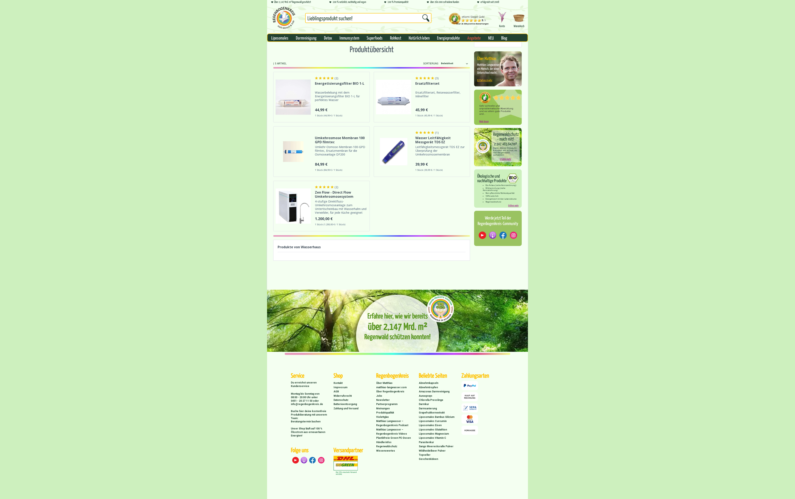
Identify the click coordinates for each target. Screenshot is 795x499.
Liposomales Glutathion (433, 429)
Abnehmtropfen (428, 387)
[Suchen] (425, 18)
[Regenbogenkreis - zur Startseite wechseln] (283, 17)
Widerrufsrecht (343, 395)
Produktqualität (385, 412)
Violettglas (382, 417)
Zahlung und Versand (346, 408)
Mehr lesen (484, 121)
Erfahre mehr (484, 80)
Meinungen (383, 408)
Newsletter (383, 400)
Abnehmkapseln (428, 383)
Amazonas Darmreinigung (434, 391)
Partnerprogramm (387, 404)
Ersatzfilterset (427, 83)
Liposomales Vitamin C (432, 437)
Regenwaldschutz (386, 446)
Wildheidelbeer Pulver (432, 450)
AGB (336, 391)
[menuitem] (368, 18)
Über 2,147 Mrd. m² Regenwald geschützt (292, 2)
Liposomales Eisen (430, 425)
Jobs (379, 395)
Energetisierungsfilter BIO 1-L (339, 83)
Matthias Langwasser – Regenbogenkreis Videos (391, 431)
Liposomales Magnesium (434, 433)
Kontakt (338, 383)
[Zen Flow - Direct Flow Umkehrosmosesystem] (293, 206)
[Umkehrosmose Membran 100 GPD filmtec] (293, 151)
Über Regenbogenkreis (390, 391)
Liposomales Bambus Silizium (436, 417)
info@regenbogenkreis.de (307, 404)
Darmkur (424, 404)
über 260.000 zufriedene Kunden (444, 2)
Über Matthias (384, 383)
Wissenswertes (385, 450)
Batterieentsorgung (345, 404)
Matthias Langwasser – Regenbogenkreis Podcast (392, 423)
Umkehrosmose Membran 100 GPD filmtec (340, 140)
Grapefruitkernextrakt (432, 412)
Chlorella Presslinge (431, 400)
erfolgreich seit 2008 (489, 2)
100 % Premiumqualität (397, 2)
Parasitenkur (426, 442)
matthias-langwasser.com (391, 387)
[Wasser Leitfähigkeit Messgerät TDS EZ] (393, 151)
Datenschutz (341, 400)
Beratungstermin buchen (305, 421)
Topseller (424, 454)
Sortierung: (431, 63)
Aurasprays (425, 395)
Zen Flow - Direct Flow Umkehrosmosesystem (334, 194)
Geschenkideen (428, 459)
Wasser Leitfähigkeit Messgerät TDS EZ (433, 140)
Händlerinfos (383, 442)
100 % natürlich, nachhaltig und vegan (349, 2)
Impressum (340, 387)
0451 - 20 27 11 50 (302, 400)
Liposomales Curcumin (433, 421)
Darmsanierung (428, 408)
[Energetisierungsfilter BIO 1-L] (293, 97)
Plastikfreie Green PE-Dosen (393, 437)
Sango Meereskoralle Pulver (436, 446)
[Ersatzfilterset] (393, 97)
